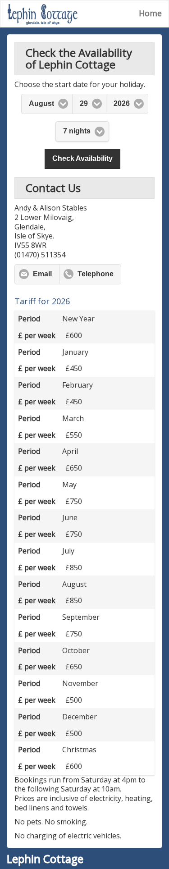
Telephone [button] (96, 274)
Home (150, 13)
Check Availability (82, 158)
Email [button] (42, 274)
